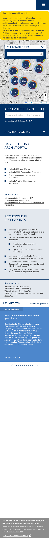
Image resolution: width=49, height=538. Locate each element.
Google (43, 103)
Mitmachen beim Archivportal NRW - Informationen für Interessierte (20, 199)
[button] (28, 81)
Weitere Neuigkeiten (38, 304)
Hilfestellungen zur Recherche (17, 286)
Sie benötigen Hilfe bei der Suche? (18, 121)
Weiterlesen (11, 357)
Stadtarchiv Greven (12, 309)
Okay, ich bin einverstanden (16, 536)
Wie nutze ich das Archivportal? (17, 289)
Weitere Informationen (14, 532)
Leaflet (29, 103)
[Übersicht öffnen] (43, 131)
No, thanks (30, 535)
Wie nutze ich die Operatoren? (17, 291)
